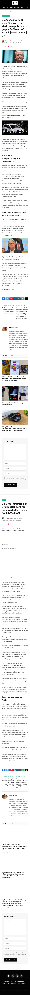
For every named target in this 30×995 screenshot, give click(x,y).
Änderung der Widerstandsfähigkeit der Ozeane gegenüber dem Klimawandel (8, 782)
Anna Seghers (10, 518)
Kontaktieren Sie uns (17, 981)
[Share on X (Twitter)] (5, 46)
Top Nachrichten (13, 7)
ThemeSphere (24, 990)
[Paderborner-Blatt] (15, 2)
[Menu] (3, 3)
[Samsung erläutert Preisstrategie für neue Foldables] (15, 393)
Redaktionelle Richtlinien (16, 983)
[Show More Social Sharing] (11, 46)
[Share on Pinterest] (8, 46)
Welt (23, 7)
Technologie (6, 16)
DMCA (5, 983)
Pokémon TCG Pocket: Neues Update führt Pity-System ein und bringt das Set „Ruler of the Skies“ (14, 378)
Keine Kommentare (7, 42)
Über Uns (6, 981)
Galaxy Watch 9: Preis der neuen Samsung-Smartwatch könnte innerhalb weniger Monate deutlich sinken (14, 428)
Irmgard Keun (10, 40)
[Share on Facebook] (3, 46)
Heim (3, 7)
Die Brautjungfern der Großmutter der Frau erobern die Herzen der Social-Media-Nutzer (8, 311)
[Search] (27, 3)
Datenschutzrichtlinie (15, 986)
